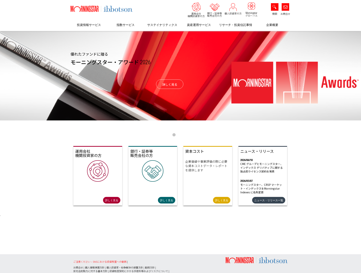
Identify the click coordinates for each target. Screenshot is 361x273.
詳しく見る (169, 84)
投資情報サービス (89, 25)
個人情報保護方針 (95, 267)
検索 (274, 14)
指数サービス (126, 25)
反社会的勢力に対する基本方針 (90, 271)
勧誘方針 (150, 267)
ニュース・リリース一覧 (268, 200)
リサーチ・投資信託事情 (235, 25)
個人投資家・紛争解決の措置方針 (124, 267)
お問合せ (285, 14)
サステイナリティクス (162, 25)
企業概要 (272, 25)
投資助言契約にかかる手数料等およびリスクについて (138, 271)
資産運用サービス (199, 25)
